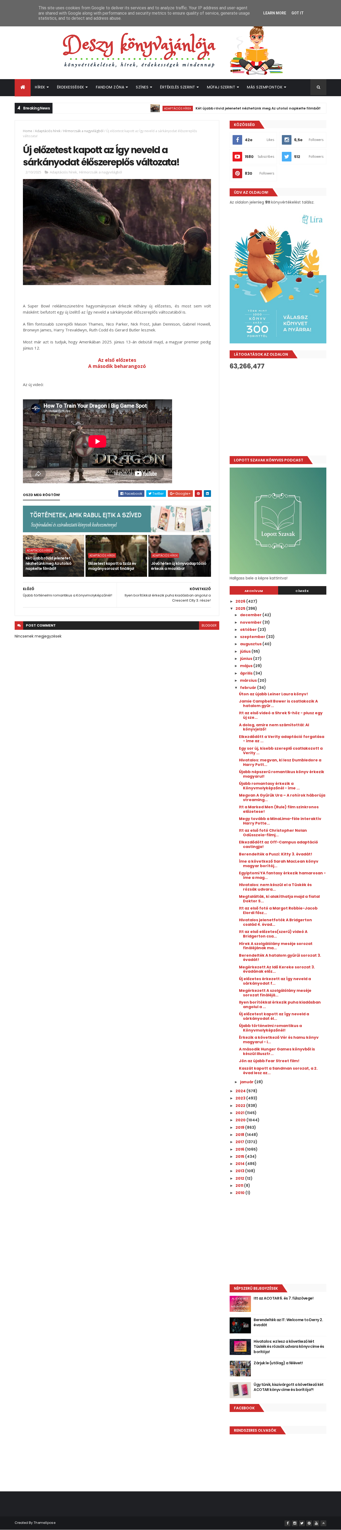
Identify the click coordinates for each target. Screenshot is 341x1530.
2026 (241, 601)
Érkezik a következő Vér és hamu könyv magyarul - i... (279, 1040)
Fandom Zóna (110, 87)
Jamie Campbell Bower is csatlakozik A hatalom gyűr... (278, 703)
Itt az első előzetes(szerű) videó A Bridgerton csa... (273, 934)
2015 (240, 1156)
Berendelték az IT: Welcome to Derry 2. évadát (288, 1322)
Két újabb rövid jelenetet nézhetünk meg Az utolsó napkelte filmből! (225, 108)
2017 (240, 1142)
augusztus (251, 644)
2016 (240, 1149)
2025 (241, 608)
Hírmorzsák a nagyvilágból (83, 131)
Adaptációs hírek (145, 108)
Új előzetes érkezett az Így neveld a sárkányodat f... (275, 981)
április (246, 673)
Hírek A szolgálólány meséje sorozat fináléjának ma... (275, 946)
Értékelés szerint (177, 87)
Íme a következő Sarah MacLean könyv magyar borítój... (278, 864)
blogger (209, 625)
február (248, 687)
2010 (240, 1192)
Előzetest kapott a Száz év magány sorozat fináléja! (112, 566)
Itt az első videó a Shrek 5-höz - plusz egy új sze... (281, 715)
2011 (240, 1185)
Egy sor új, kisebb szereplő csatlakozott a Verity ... (281, 751)
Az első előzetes (117, 360)
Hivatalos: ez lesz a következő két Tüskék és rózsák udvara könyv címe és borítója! (289, 1346)
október (249, 629)
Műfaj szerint (221, 87)
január (247, 1082)
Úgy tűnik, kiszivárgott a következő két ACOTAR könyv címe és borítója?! (288, 1387)
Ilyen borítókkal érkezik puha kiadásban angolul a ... (280, 1004)
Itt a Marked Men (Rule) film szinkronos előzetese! (279, 809)
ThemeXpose (44, 1522)
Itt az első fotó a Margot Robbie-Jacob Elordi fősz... (278, 910)
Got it (297, 13)
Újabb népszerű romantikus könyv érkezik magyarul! (281, 774)
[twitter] (302, 1523)
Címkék (302, 591)
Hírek (40, 87)
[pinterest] (309, 1523)
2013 (240, 1171)
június (246, 658)
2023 (241, 1098)
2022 (241, 1105)
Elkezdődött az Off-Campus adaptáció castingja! (278, 844)
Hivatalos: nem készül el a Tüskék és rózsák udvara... (275, 887)
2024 (241, 1091)
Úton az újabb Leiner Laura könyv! (273, 694)
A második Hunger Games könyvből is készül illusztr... (277, 1051)
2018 (240, 1134)
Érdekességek (70, 87)
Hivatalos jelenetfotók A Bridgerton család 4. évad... (275, 922)
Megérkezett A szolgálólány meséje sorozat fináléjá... (275, 993)
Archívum (254, 591)
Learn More (274, 13)
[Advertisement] (278, 413)
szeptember (253, 636)
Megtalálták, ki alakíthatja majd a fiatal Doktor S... (279, 899)
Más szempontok (264, 87)
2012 (240, 1178)
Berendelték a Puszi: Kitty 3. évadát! (275, 854)
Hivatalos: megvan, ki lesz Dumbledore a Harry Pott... (280, 762)
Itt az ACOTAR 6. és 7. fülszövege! (283, 1298)
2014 (240, 1163)
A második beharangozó (117, 366)
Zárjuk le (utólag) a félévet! (278, 1363)
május (246, 665)
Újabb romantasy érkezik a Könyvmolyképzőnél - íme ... (269, 786)
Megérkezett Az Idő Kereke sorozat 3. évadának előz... (277, 969)
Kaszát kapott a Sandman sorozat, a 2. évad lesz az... (278, 1071)
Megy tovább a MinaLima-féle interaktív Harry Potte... (280, 821)
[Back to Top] (323, 1523)
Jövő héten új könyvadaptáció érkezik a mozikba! (178, 566)
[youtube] (316, 1523)
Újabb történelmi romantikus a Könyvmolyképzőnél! (270, 1028)
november (251, 622)
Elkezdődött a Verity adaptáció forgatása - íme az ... (281, 739)
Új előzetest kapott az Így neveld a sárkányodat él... (274, 1016)
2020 (241, 1120)
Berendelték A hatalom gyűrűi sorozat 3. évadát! (280, 958)
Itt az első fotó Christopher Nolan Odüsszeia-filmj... (273, 833)
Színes (142, 87)
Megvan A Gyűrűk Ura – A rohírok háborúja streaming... (282, 797)
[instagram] (295, 1523)
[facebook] (287, 1523)
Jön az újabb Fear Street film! (269, 1061)
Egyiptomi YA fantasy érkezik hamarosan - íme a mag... (282, 875)
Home (27, 131)
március (249, 680)
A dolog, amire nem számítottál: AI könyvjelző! (274, 727)
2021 (240, 1112)
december (251, 615)
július (245, 651)
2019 (240, 1127)
